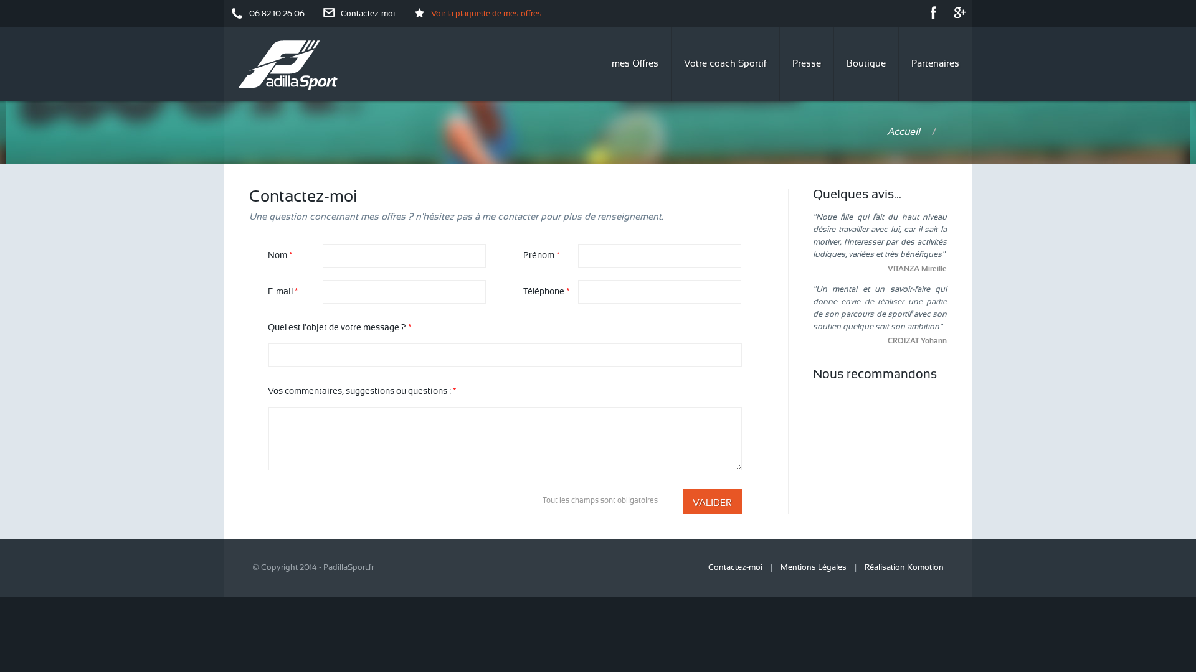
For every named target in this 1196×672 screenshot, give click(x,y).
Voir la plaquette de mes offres (486, 14)
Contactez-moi (368, 14)
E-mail (283, 292)
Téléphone (546, 292)
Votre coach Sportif (725, 64)
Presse (806, 64)
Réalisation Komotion (904, 568)
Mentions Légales (814, 568)
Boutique (866, 64)
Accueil (903, 132)
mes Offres (635, 64)
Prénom (541, 256)
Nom (280, 256)
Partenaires (935, 64)
